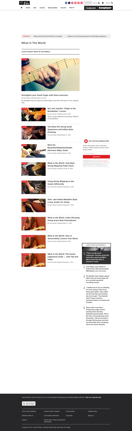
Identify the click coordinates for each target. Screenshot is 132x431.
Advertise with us (27, 415)
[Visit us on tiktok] (81, 3)
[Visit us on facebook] (66, 3)
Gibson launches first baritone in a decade (48, 36)
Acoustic (63, 8)
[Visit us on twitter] (69, 3)
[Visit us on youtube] (75, 3)
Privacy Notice (103, 161)
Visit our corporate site (93, 397)
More (71, 7)
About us (91, 415)
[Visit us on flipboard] (78, 3)
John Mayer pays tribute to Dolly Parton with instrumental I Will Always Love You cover (97, 269)
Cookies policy (92, 411)
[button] (109, 3)
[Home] (21, 8)
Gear (34, 8)
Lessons (42, 8)
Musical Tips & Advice (28, 236)
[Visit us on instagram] (72, 3)
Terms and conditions (29, 411)
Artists (28, 8)
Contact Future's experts (52, 411)
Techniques (25, 254)
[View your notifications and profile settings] (103, 3)
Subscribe (88, 3)
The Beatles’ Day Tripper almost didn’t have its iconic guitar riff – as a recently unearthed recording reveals (97, 279)
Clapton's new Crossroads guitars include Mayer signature (86, 36)
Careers (24, 420)
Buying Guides (52, 8)
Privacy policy (70, 411)
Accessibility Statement (51, 415)
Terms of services (101, 160)
